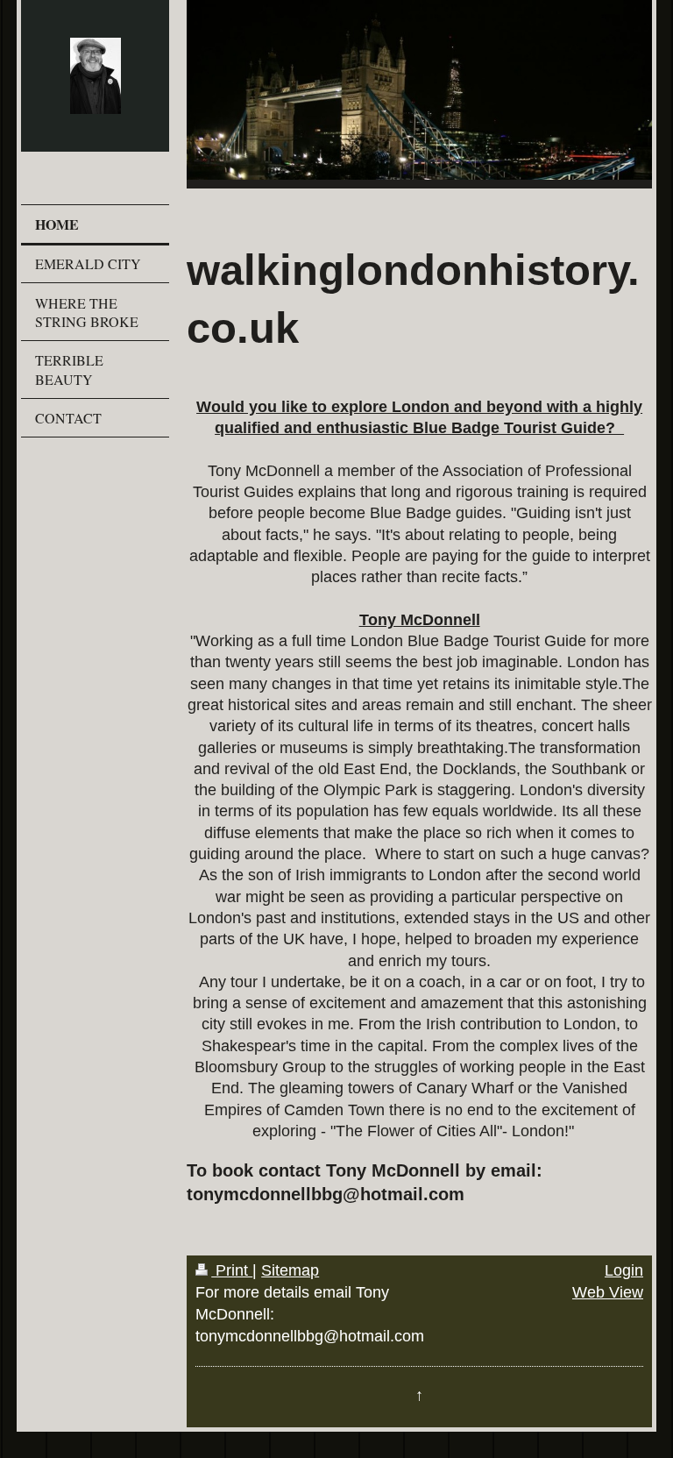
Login (624, 1270)
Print (231, 1270)
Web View (607, 1292)
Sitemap (290, 1270)
